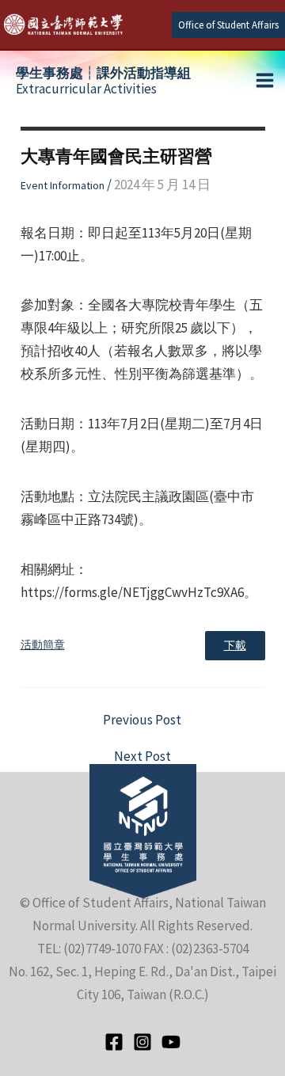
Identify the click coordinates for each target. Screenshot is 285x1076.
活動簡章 (43, 645)
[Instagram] (142, 1041)
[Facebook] (114, 1041)
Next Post (142, 756)
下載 (235, 645)
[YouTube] (171, 1041)
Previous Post (142, 720)
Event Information (62, 185)
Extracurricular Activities (103, 80)
